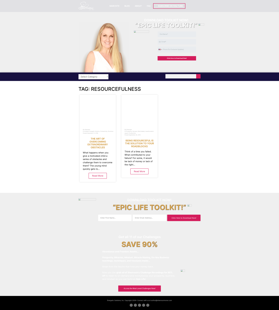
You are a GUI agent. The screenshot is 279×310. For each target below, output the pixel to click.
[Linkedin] (139, 305)
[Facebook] (131, 305)
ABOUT (138, 6)
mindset (86, 131)
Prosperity (129, 131)
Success (134, 131)
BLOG (127, 6)
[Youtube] (143, 305)
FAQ (149, 6)
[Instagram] (147, 305)
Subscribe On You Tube (170, 6)
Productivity (103, 131)
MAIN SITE (114, 6)
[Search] (198, 76)
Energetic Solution (94, 131)
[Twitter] (135, 305)
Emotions (110, 131)
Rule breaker (141, 131)
